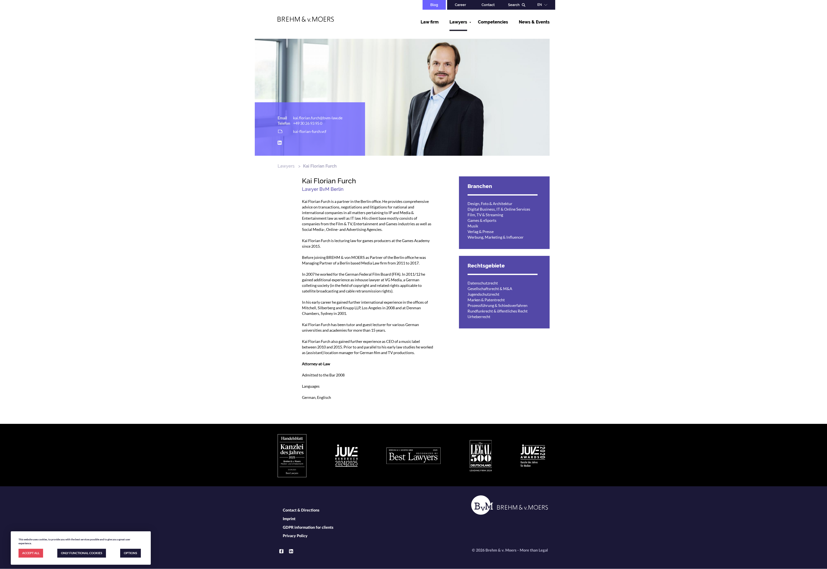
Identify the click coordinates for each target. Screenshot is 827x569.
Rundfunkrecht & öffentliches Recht (498, 311)
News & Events (534, 22)
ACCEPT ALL (30, 553)
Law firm (430, 22)
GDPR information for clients (308, 528)
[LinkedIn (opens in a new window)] (280, 143)
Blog (434, 5)
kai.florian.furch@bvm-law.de (317, 117)
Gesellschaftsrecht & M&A (490, 288)
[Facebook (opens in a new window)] (281, 551)
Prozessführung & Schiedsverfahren (497, 305)
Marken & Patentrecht (486, 299)
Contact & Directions (301, 510)
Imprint (289, 519)
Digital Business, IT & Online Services (499, 209)
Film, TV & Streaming (485, 214)
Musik (473, 226)
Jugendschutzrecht (483, 294)
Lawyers (458, 22)
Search (514, 5)
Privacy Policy (295, 536)
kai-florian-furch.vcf (309, 131)
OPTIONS (130, 553)
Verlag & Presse (481, 231)
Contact (488, 5)
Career (460, 5)
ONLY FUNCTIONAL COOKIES (81, 553)
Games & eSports (482, 220)
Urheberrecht (479, 316)
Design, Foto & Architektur (490, 203)
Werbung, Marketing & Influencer (496, 237)
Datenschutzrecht (483, 283)
